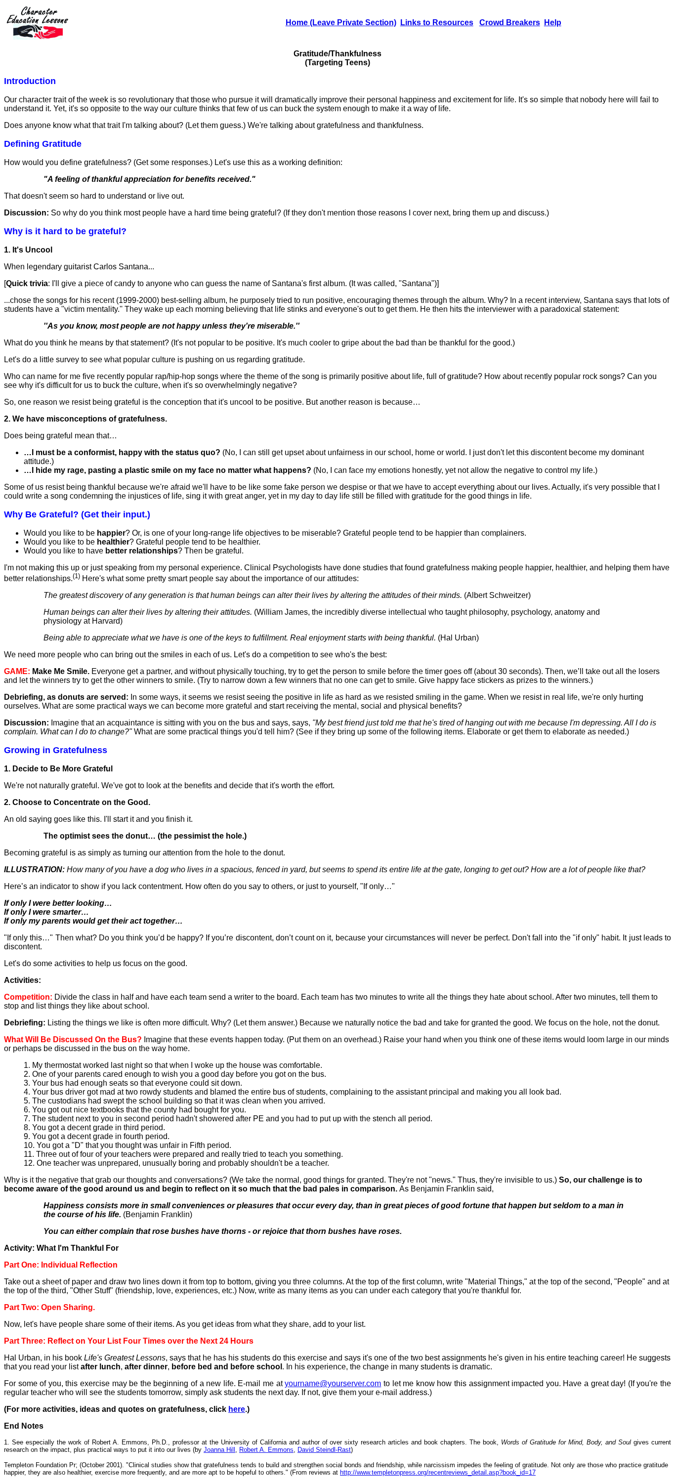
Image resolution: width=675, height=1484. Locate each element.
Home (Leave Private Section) (341, 22)
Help (552, 22)
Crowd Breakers (509, 22)
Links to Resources (436, 22)
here (236, 1409)
